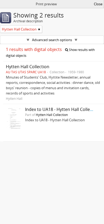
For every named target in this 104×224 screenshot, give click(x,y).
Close (98, 4)
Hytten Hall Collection (27, 67)
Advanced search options (52, 39)
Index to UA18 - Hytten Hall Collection (62, 109)
